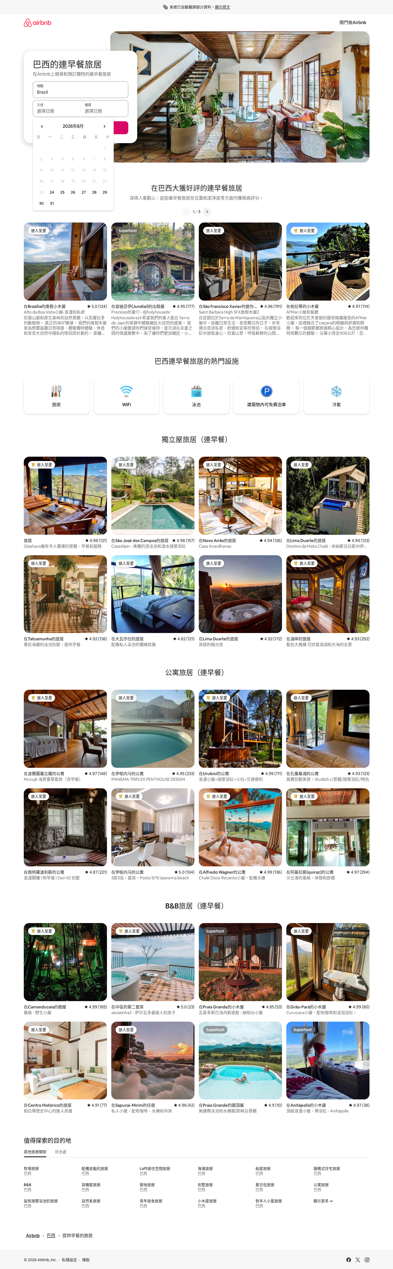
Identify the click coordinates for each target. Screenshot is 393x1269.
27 (84, 192)
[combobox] (80, 92)
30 (41, 203)
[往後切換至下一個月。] (104, 126)
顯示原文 (222, 7)
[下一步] (207, 211)
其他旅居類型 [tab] (35, 1151)
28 (94, 192)
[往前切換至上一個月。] (42, 126)
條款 (86, 1259)
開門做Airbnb (353, 22)
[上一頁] (186, 211)
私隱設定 (69, 1259)
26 (73, 192)
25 (62, 192)
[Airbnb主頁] (37, 22)
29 (105, 192)
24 (52, 192)
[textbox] (56, 111)
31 (52, 203)
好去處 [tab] (60, 1151)
